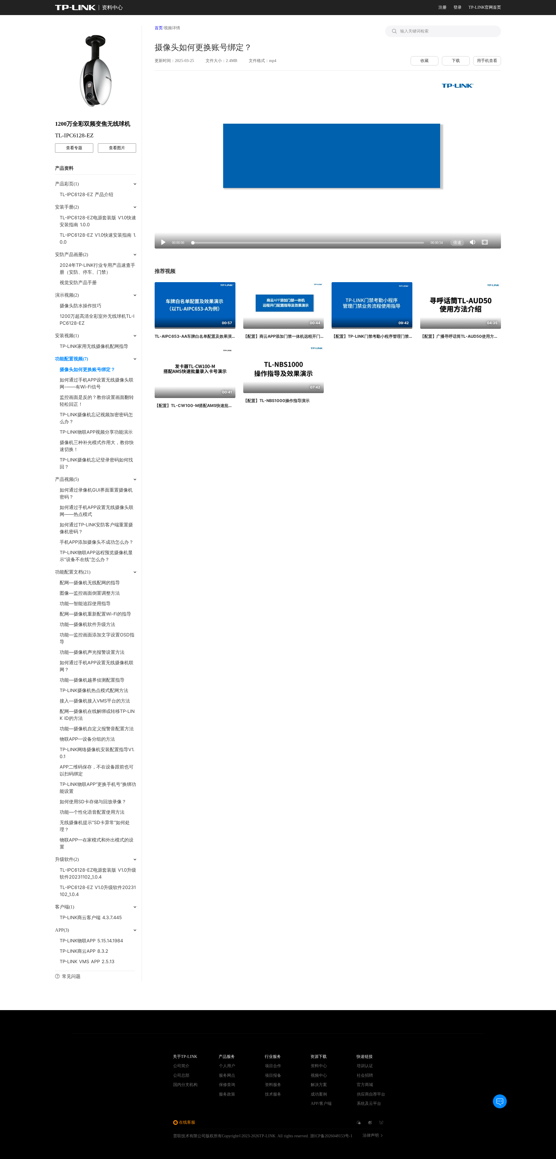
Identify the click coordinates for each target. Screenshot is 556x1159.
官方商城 (365, 1085)
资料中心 (319, 1066)
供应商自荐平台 (371, 1094)
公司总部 (181, 1075)
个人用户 (227, 1066)
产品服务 (227, 1056)
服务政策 (227, 1094)
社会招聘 (365, 1075)
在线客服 (187, 1122)
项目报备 (273, 1075)
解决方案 (319, 1085)
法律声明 (371, 1136)
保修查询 (227, 1085)
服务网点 (227, 1075)
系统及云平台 (369, 1103)
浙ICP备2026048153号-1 (331, 1136)
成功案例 (319, 1094)
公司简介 (181, 1066)
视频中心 (319, 1075)
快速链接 (364, 1056)
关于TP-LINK (185, 1056)
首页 (159, 28)
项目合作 (273, 1066)
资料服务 (273, 1085)
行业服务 (273, 1056)
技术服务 (273, 1094)
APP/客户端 (321, 1103)
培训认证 (365, 1066)
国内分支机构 (185, 1085)
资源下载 (318, 1056)
